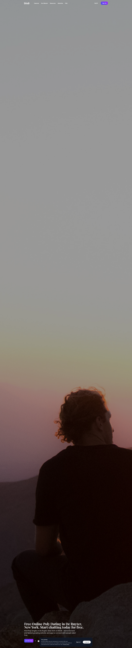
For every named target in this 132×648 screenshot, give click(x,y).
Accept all (86, 642)
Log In (96, 3)
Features (36, 3)
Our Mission (44, 3)
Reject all (78, 642)
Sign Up (104, 3)
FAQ (66, 3)
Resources (53, 3)
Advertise (60, 3)
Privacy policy (66, 644)
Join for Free (28, 641)
